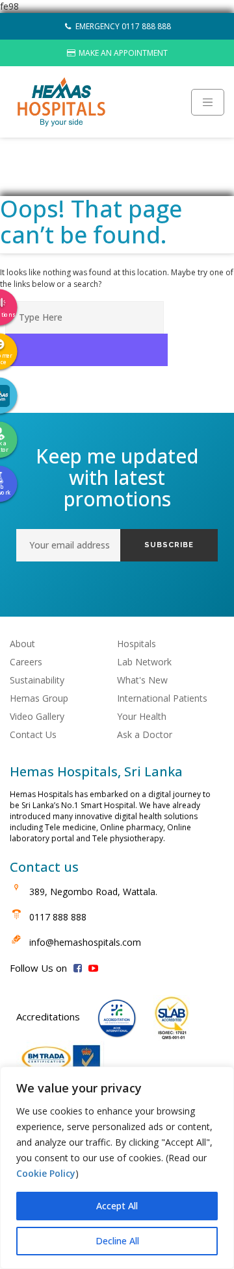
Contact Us (33, 734)
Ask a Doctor (144, 734)
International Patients (162, 698)
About (22, 643)
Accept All (117, 1206)
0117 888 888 (57, 917)
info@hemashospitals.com (85, 942)
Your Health (141, 716)
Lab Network (144, 662)
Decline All (117, 1241)
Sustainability (37, 680)
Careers (26, 662)
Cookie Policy (45, 1173)
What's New (142, 680)
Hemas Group (39, 698)
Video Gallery (37, 716)
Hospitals (136, 643)
